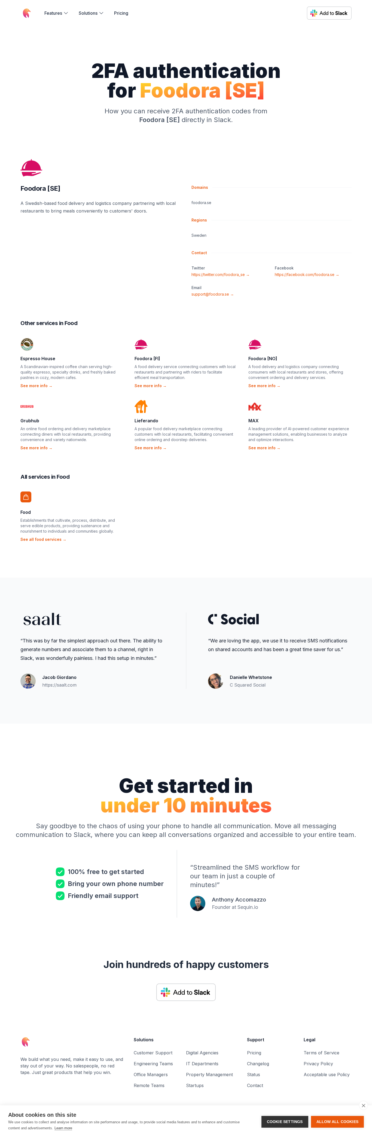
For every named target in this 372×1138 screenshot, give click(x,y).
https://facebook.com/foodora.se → (307, 274)
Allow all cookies (337, 1122)
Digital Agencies (202, 1052)
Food (25, 512)
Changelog (258, 1063)
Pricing (121, 13)
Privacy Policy (318, 1063)
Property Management (209, 1074)
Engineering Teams (153, 1063)
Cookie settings (285, 1122)
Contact (255, 1085)
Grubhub (29, 420)
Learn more (63, 1128)
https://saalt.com (59, 685)
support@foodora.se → (212, 294)
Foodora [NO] (262, 358)
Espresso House (37, 358)
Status (253, 1074)
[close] (363, 1105)
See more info (36, 385)
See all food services (43, 539)
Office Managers (151, 1074)
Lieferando (146, 420)
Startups (195, 1085)
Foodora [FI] (147, 358)
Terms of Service (321, 1052)
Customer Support (153, 1052)
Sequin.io (247, 907)
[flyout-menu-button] (56, 13)
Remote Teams (149, 1085)
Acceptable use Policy (327, 1074)
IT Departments (202, 1063)
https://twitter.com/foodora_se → (220, 274)
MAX (253, 420)
